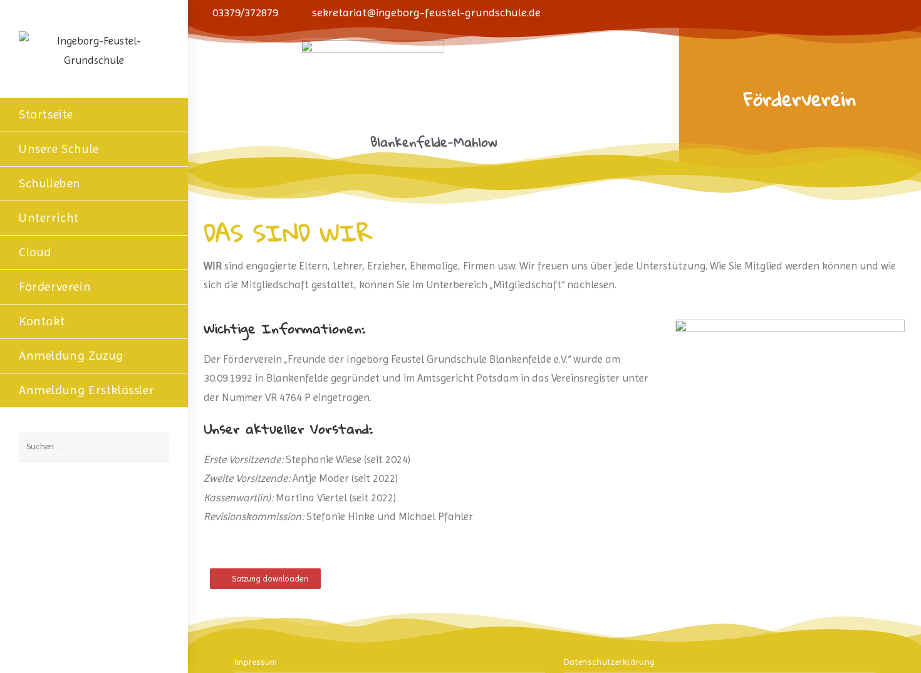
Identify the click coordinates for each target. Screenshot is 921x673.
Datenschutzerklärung (609, 662)
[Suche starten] (153, 447)
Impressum (256, 662)
